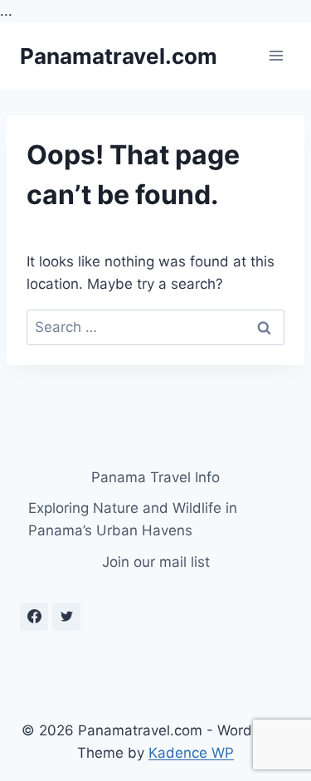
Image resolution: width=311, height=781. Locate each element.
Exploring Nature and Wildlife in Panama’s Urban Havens (132, 519)
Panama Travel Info (155, 477)
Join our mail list (156, 562)
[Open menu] (275, 56)
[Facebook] (34, 617)
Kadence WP (191, 752)
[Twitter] (66, 617)
